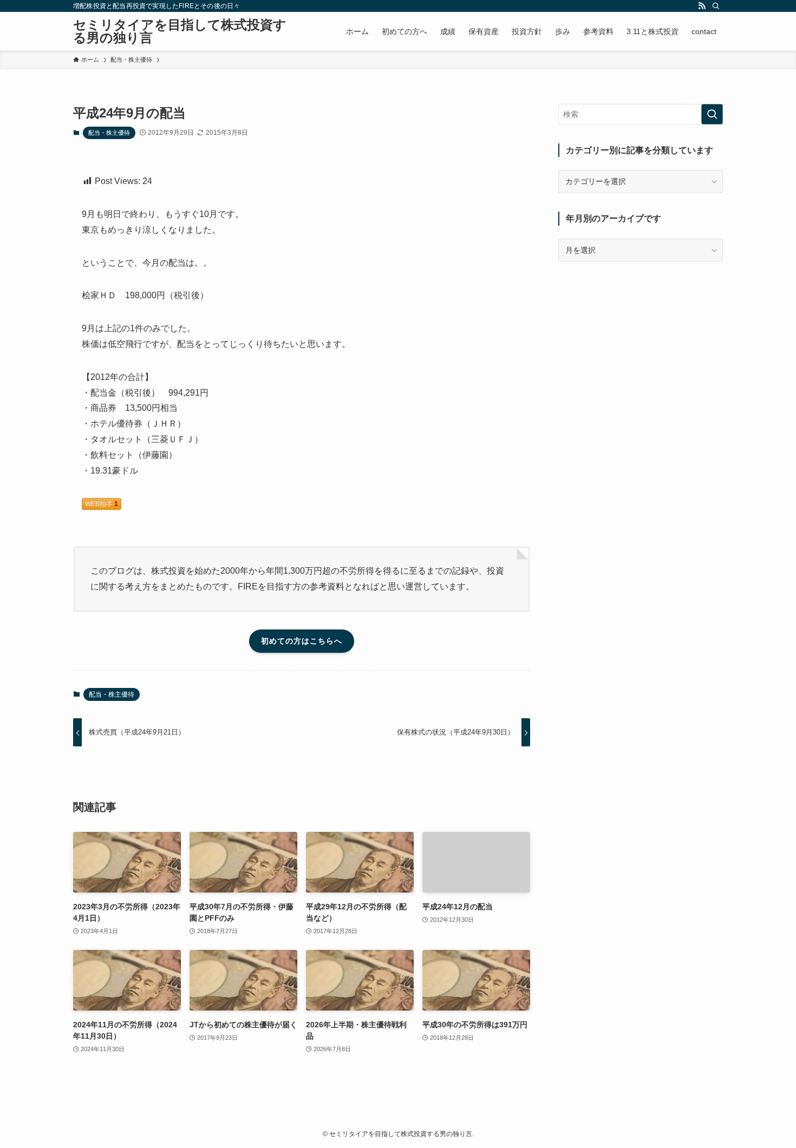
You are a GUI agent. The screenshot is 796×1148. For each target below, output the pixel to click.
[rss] (702, 6)
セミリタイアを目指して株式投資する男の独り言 (179, 31)
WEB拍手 (101, 504)
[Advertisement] (640, 348)
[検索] (716, 6)
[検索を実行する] (712, 114)
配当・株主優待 (109, 132)
